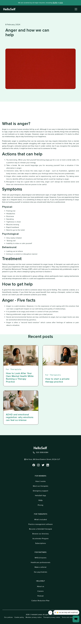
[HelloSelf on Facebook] (33, 465)
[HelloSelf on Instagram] (38, 465)
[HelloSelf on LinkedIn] (47, 465)
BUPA (55, 3)
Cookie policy (19, 617)
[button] (75, 9)
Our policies (8, 617)
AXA (61, 3)
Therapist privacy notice (51, 617)
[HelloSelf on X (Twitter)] (43, 465)
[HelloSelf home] (40, 448)
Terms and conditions (69, 617)
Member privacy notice (34, 617)
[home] (9, 9)
